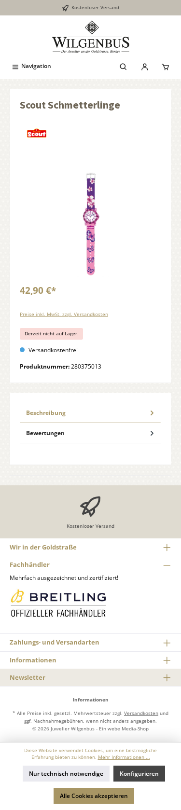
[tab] (90, 413)
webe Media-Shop (128, 728)
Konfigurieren (139, 773)
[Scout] (90, 133)
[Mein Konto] (144, 66)
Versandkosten (141, 713)
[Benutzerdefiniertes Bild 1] (58, 603)
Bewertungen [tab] (45, 433)
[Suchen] (123, 66)
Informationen (33, 660)
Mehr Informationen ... (124, 757)
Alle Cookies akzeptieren (94, 796)
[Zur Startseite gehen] (90, 36)
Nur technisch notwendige (66, 773)
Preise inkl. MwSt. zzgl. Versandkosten (64, 314)
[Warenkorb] (165, 66)
